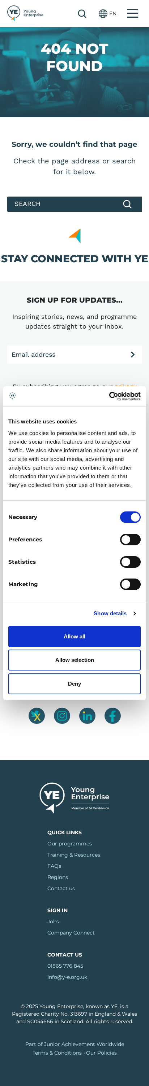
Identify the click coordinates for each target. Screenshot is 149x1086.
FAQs (54, 866)
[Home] (25, 13)
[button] (107, 13)
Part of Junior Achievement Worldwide (74, 1044)
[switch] (130, 539)
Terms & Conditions (57, 1053)
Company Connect (71, 932)
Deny (74, 684)
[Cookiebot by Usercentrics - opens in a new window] (109, 396)
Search (82, 13)
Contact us (61, 888)
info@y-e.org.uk (67, 977)
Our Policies (101, 1053)
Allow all (74, 636)
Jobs (53, 921)
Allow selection (74, 660)
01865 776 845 (65, 966)
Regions (57, 877)
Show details (110, 613)
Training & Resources (73, 855)
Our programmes (69, 843)
